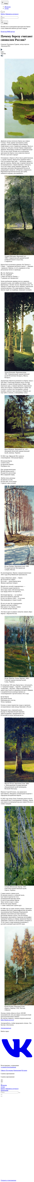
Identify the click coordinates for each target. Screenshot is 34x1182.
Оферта (3, 1070)
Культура (12, 31)
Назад (5, 3)
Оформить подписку (12, 14)
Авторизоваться (6, 1028)
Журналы (8, 7)
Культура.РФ (5, 31)
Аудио (7, 8)
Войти (3, 14)
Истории (24, 1070)
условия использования (8, 1067)
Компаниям (17, 1070)
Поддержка (9, 1070)
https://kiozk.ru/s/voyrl (7, 1020)
